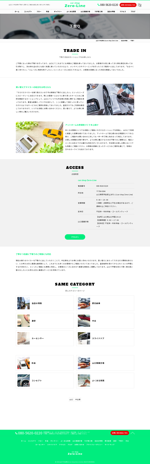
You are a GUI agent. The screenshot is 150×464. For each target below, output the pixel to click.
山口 (71, 399)
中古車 (78, 399)
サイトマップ (110, 445)
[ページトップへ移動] (133, 433)
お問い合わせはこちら (128, 5)
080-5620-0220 (102, 186)
